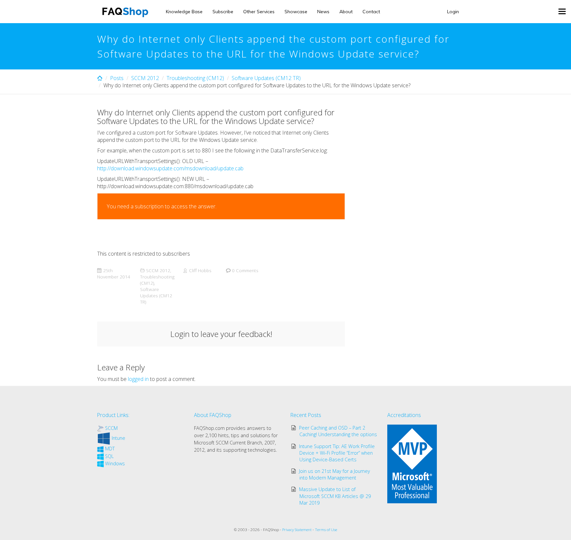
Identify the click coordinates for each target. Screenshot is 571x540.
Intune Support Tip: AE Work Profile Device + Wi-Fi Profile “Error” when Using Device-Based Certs (337, 453)
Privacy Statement (297, 529)
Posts (117, 78)
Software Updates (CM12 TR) (266, 78)
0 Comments (245, 270)
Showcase (296, 12)
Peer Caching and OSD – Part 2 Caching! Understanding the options (338, 431)
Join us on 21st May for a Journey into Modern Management (334, 474)
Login (453, 12)
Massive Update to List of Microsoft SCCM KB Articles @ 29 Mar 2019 (335, 496)
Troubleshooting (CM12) (195, 78)
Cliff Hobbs (200, 270)
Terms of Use (326, 529)
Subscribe (222, 12)
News (323, 12)
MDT (110, 448)
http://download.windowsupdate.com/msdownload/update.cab (170, 168)
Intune (118, 438)
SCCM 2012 (145, 78)
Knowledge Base (184, 12)
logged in (138, 379)
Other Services (259, 12)
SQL (109, 456)
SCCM (111, 428)
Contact (371, 12)
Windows (115, 463)
